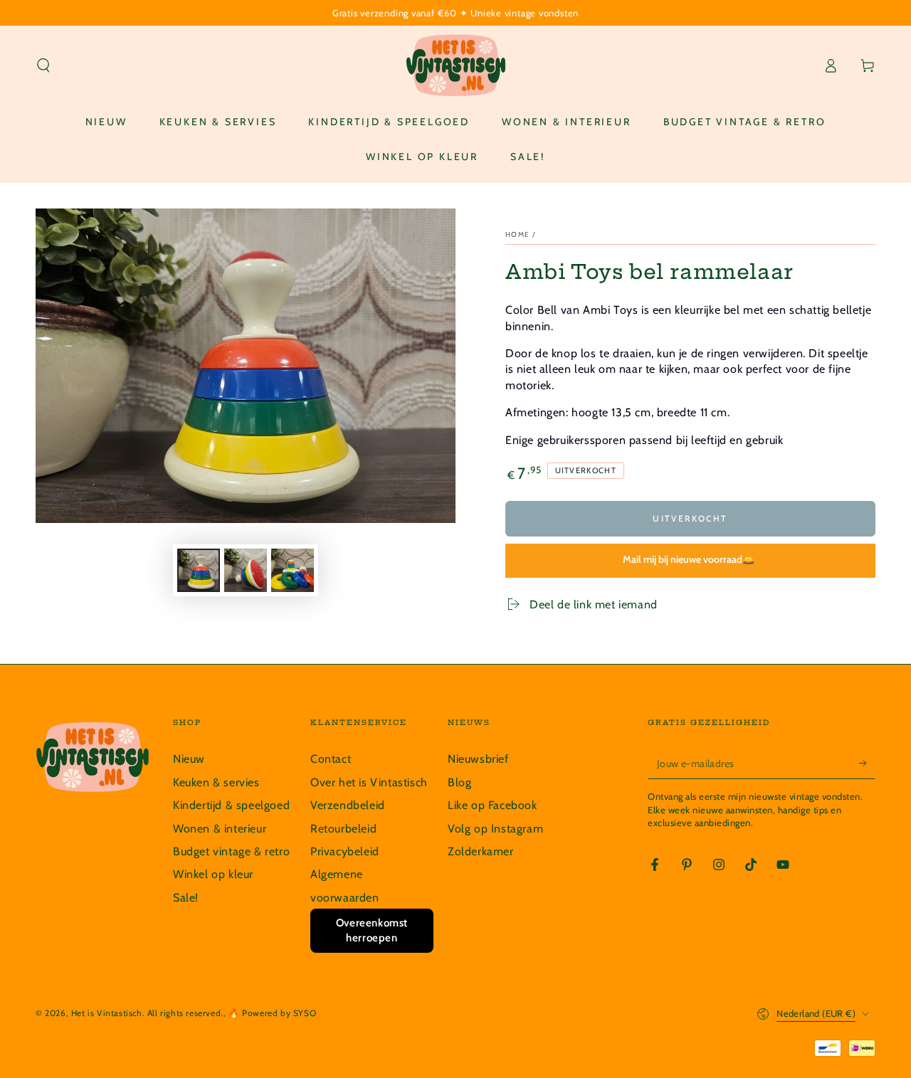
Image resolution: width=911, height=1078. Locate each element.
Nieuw (189, 759)
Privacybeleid (344, 851)
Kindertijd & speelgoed (231, 805)
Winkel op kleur (213, 874)
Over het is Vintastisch (369, 782)
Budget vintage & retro (231, 851)
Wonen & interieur (219, 828)
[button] (43, 65)
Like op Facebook (492, 805)
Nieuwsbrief (478, 759)
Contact (330, 759)
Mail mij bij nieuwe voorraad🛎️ (688, 559)
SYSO (304, 1013)
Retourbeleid (343, 828)
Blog (459, 782)
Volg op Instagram (495, 828)
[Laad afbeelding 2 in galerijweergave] (245, 570)
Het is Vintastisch (106, 1013)
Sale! (186, 897)
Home (517, 234)
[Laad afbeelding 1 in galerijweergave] (198, 570)
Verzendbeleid (347, 805)
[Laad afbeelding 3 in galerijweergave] (292, 570)
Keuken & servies (216, 782)
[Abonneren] (867, 762)
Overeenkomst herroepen (372, 930)
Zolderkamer (481, 851)
